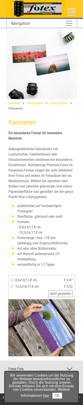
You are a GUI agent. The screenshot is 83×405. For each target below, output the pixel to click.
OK (57, 395)
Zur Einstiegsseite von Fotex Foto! (30, 2)
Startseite (14, 103)
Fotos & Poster (59, 103)
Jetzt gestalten (60, 293)
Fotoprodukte (35, 103)
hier (46, 395)
